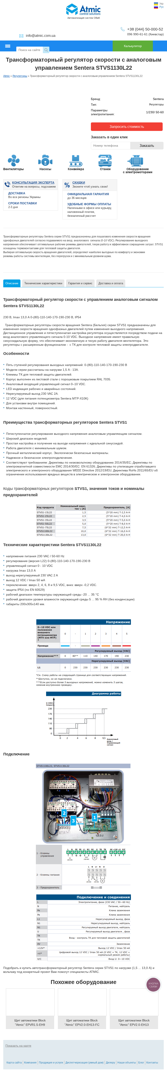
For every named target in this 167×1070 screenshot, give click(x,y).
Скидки (78, 182)
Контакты (152, 1062)
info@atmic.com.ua (40, 35)
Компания (30, 1062)
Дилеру (110, 1062)
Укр (161, 3)
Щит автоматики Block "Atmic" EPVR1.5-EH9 (30, 1022)
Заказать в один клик (109, 137)
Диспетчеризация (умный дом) (84, 1062)
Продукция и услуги (51, 1062)
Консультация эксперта (33, 182)
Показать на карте (18, 1045)
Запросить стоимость (127, 127)
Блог (141, 1062)
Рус (161, 6)
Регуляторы (20, 76)
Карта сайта (14, 1062)
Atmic (6, 76)
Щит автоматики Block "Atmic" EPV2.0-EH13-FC (82, 1022)
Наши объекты (126, 1062)
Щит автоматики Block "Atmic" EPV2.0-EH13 (134, 1022)
